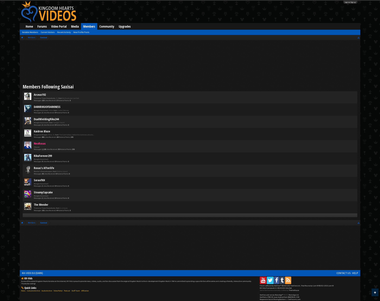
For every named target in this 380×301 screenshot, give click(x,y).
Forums (42, 26)
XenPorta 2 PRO (265, 297)
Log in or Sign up (350, 2)
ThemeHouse (294, 290)
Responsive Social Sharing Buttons (272, 299)
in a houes (64, 208)
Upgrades (125, 26)
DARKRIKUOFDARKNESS (47, 107)
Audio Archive (47, 291)
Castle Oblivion (63, 110)
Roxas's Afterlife (44, 168)
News (23, 291)
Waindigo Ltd (294, 295)
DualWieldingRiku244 (46, 119)
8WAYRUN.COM (293, 297)
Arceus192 (40, 95)
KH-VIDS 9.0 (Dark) (32, 273)
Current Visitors (48, 32)
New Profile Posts (81, 32)
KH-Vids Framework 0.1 (276, 288)
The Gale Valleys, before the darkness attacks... (76, 135)
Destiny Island (62, 171)
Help (355, 273)
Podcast (67, 291)
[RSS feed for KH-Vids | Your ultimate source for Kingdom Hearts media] (288, 280)
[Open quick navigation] (359, 37)
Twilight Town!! (59, 122)
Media (75, 26)
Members (89, 26)
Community (106, 26)
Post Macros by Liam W (317, 286)
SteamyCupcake (43, 192)
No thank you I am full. (70, 98)
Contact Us (344, 273)
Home (29, 26)
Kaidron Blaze (42, 131)
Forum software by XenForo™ (280, 286)
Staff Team (76, 291)
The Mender (41, 205)
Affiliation (85, 291)
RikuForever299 (43, 156)
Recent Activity (64, 32)
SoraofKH (39, 180)
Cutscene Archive (33, 291)
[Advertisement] (190, 62)
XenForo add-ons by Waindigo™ (271, 295)
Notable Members (30, 32)
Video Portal (59, 26)
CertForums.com (294, 299)
